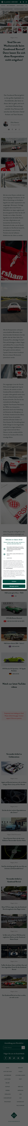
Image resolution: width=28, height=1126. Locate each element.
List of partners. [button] (9, 568)
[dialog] (14, 563)
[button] (14, 558)
